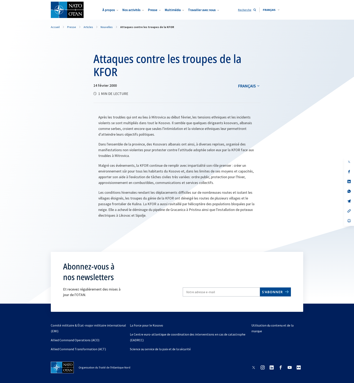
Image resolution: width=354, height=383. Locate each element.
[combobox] (271, 9)
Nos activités (131, 10)
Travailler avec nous (202, 10)
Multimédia (173, 10)
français (247, 85)
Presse (152, 10)
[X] (349, 161)
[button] (271, 9)
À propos (108, 10)
